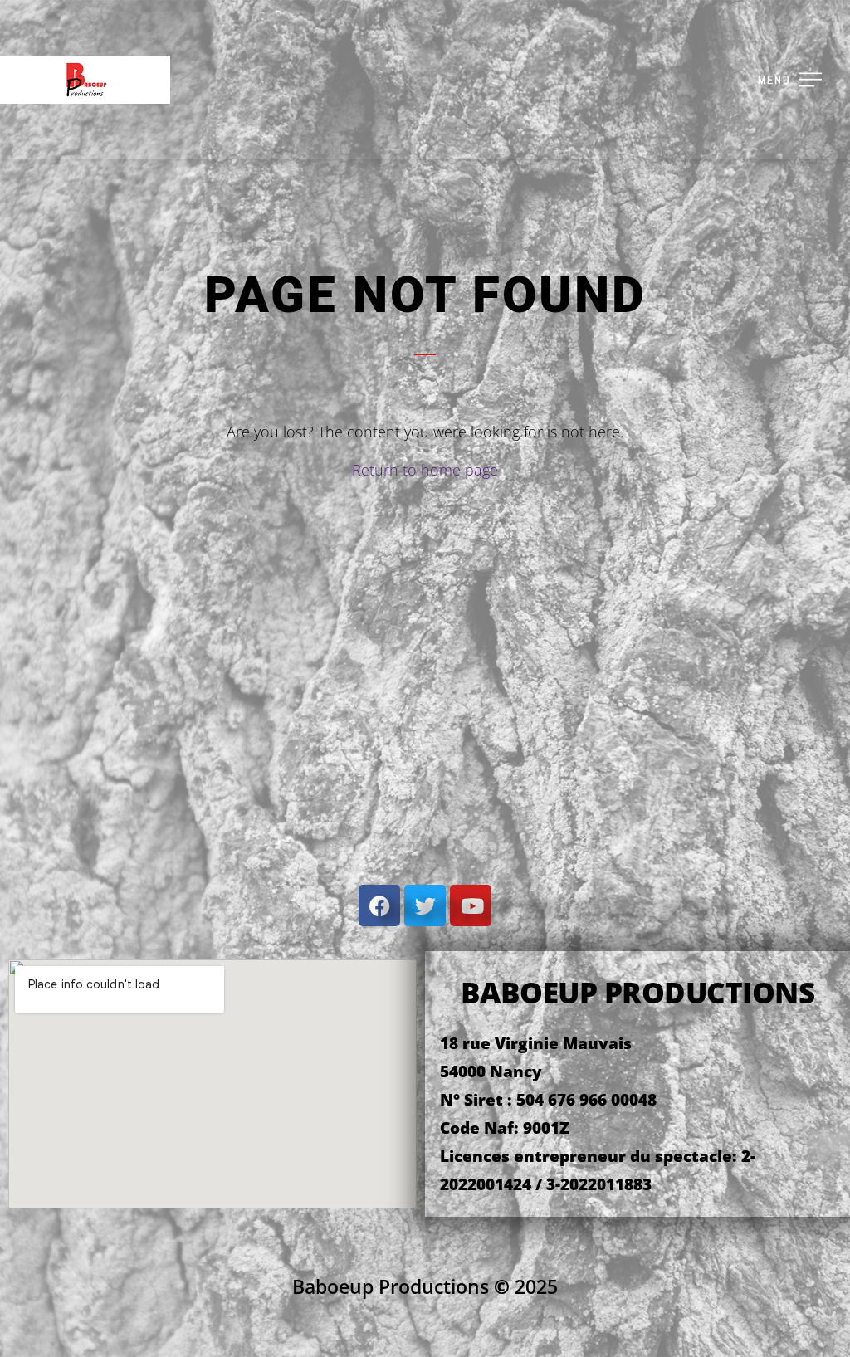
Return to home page (425, 470)
